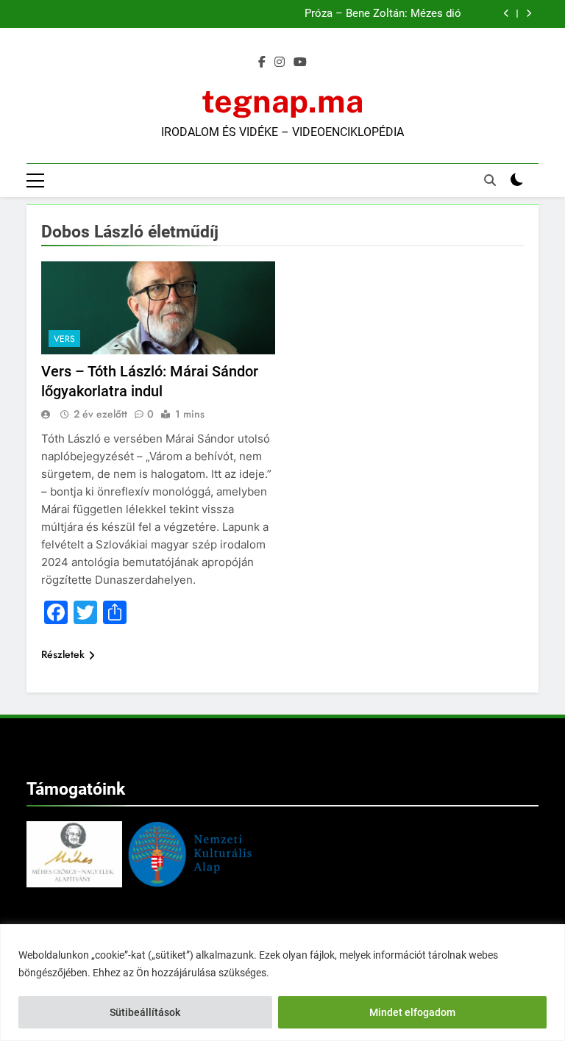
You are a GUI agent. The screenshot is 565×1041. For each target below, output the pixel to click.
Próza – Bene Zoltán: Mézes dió (383, 14)
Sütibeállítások (145, 1012)
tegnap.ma (282, 101)
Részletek (63, 654)
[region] (282, 982)
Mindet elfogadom (412, 1012)
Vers (64, 339)
